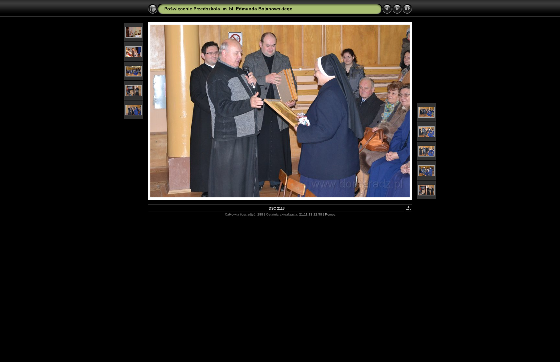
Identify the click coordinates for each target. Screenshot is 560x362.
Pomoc (330, 214)
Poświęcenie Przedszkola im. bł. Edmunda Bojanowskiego (228, 8)
